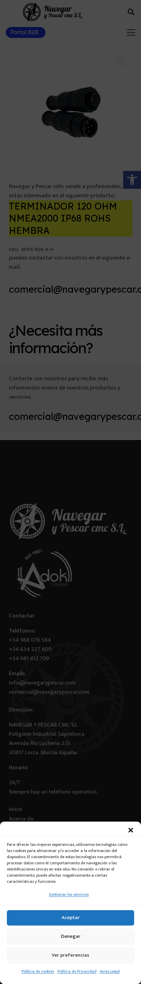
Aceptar (71, 917)
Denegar (70, 936)
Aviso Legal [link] (110, 971)
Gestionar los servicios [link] (69, 894)
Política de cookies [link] (38, 971)
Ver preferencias (70, 955)
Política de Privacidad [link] (77, 971)
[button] (130, 830)
